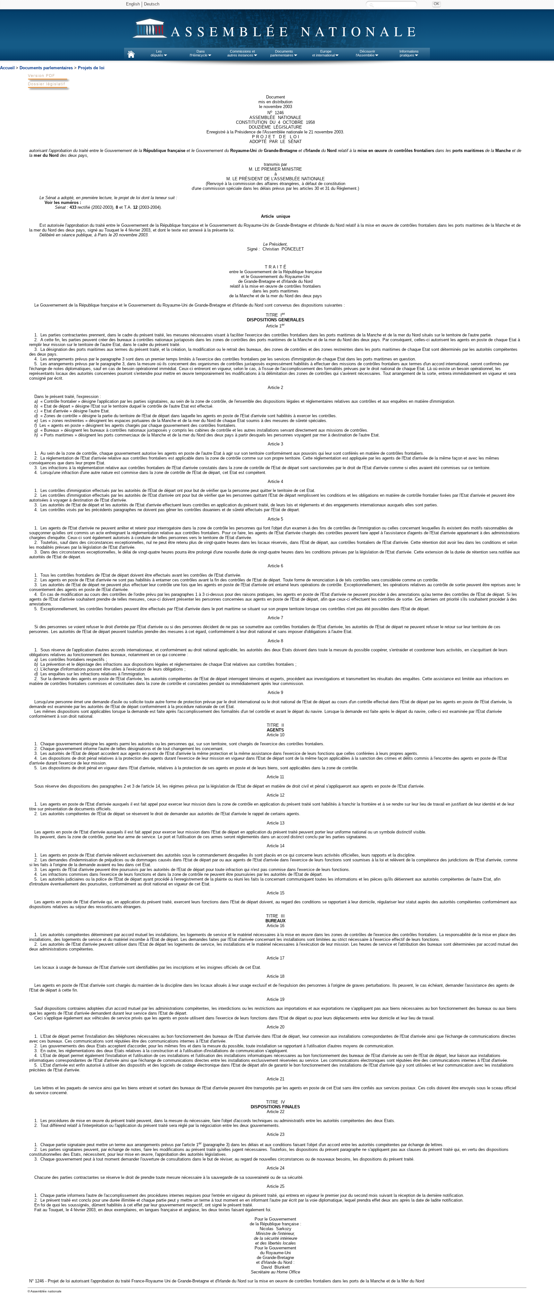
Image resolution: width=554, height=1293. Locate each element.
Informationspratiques (409, 53)
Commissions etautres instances (241, 53)
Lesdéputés (157, 53)
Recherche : (371, 4)
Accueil (7, 67)
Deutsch (151, 4)
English (133, 4)
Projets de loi (91, 67)
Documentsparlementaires (281, 53)
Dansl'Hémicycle (198, 53)
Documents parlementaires (46, 67)
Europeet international (323, 53)
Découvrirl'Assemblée (365, 53)
